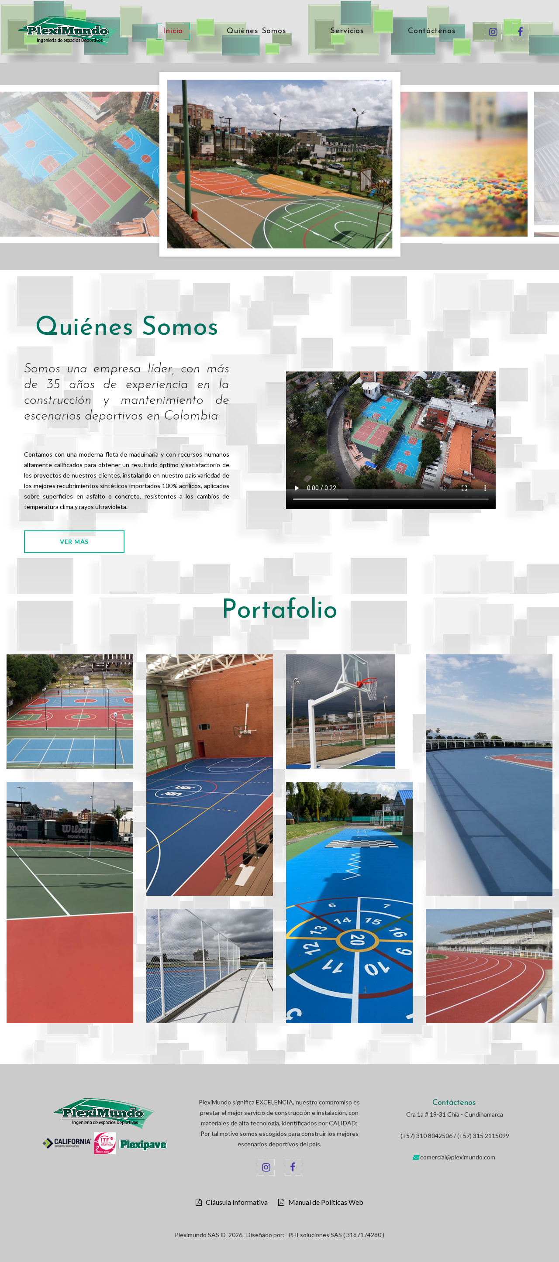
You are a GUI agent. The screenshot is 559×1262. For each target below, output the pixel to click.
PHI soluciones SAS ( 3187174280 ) (336, 1234)
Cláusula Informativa (235, 1202)
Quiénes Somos (256, 31)
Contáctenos (432, 31)
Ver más (74, 541)
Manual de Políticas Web (323, 1202)
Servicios (347, 31)
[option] (279, 160)
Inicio (173, 31)
